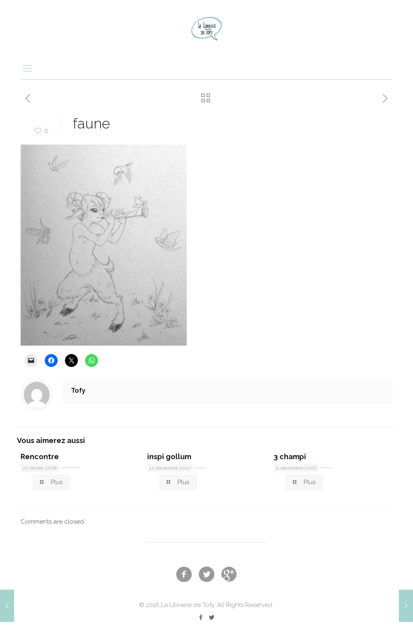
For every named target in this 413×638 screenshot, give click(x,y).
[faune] (104, 343)
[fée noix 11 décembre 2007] (7, 606)
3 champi (289, 456)
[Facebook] (201, 617)
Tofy (78, 390)
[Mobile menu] (27, 68)
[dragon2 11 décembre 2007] (406, 606)
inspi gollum (169, 456)
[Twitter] (212, 617)
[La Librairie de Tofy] (206, 28)
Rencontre (40, 456)
